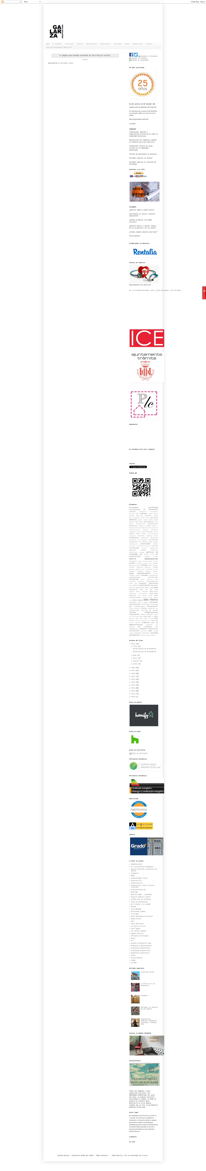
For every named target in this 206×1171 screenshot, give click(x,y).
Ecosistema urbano (138, 911)
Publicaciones (91, 44)
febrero (136, 661)
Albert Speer (153, 513)
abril (135, 658)
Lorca (131, 585)
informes (144, 575)
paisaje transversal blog (141, 943)
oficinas (132, 602)
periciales (146, 604)
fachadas (144, 565)
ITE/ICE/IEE (133, 579)
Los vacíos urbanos (138, 931)
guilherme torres (152, 569)
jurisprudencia (152, 581)
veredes (134, 963)
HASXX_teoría (136, 919)
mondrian (132, 595)
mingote (131, 591)
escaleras (133, 561)
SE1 (141, 616)
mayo (135, 655)
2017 (133, 676)
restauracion (134, 614)
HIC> (132, 921)
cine (139, 542)
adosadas (132, 511)
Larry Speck (135, 928)
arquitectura (140, 523)
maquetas (154, 585)
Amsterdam (154, 517)
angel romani (142, 520)
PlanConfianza (139, 606)
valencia (143, 629)
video (150, 631)
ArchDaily (135, 873)
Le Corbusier (140, 583)
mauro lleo (149, 587)
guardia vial (140, 569)
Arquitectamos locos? (139, 878)
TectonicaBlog (136, 958)
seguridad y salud (150, 616)
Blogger (145, 1155)
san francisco (134, 616)
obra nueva (137, 600)
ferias (131, 567)
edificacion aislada (136, 552)
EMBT (141, 554)
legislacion (153, 583)
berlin (139, 532)
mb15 (156, 587)
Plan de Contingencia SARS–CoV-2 (59, 47)
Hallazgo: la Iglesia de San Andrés (149, 1008)
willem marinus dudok (148, 635)
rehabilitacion (151, 612)
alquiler (137, 517)
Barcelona (148, 528)
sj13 (136, 618)
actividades (133, 507)
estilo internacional (145, 561)
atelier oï (142, 525)
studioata (144, 620)
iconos (156, 573)
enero (135, 664)
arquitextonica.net (138, 890)
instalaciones (134, 577)
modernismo (153, 593)
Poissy (131, 608)
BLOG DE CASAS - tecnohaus (141, 894)
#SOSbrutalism (136, 864)
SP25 (156, 618)
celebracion (133, 538)
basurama (134, 892)
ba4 (140, 528)
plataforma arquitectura (140, 948)
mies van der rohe (149, 589)
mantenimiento (144, 585)
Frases (126, 44)
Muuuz (133, 938)
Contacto (149, 44)
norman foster (148, 597)
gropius (131, 569)
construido (145, 544)
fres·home (135, 914)
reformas (132, 612)
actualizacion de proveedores (143, 509)
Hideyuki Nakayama (136, 571)
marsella (132, 587)
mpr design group (145, 595)
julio (135, 646)
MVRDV (156, 595)
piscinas (154, 604)
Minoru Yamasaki (142, 591)
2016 (133, 679)
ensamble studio (151, 556)
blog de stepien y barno (140, 897)
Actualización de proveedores (144, 649)
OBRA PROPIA (150, 600)
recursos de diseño (149, 610)
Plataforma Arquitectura (140, 950)
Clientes (79, 44)
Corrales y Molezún (136, 546)
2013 (133, 688)
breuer (156, 532)
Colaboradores (105, 44)
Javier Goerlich (147, 579)
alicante (148, 515)
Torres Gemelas (134, 622)
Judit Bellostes (137, 924)
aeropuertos (143, 511)
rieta (143, 614)
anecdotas (133, 520)
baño (142, 528)
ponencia (137, 608)
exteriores (136, 565)
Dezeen (133, 907)
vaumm (133, 960)
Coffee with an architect (141, 899)
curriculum (134, 548)
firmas (155, 567)
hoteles (155, 571)
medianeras (133, 589)
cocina (144, 542)
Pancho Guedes (143, 602)
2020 (133, 668)
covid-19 (154, 546)
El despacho (57, 44)
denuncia (132, 550)
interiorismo (153, 577)
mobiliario (153, 591)
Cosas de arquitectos (139, 902)
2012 (133, 691)
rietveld (149, 614)
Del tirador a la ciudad (140, 904)
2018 (133, 673)
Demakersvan (154, 548)
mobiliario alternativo (138, 593)
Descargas (117, 44)
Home (47, 44)
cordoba (155, 544)
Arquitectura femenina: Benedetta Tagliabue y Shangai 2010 (149, 1021)
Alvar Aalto (145, 517)
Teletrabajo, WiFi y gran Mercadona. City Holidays (160, 290)
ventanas (144, 631)
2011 (133, 694)
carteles (141, 536)
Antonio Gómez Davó (136, 522)
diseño (143, 550)
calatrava (132, 536)
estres (156, 561)
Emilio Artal (149, 554)
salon (156, 614)
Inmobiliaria (138, 44)
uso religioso (145, 627)
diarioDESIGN (136, 909)
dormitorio (154, 550)
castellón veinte (147, 972)
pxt (157, 608)
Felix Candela (153, 565)
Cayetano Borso (152, 536)
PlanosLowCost (152, 606)
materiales (140, 587)
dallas (144, 548)
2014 (133, 685)
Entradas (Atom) (67, 63)
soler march (143, 618)
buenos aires (134, 533)
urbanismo (149, 625)
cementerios (144, 538)
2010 (133, 697)
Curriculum (69, 44)
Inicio (85, 60)
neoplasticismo (135, 597)
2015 (133, 682)
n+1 (132, 941)
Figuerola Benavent (143, 567)
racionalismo (134, 610)
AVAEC (149, 525)
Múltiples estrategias (140, 936)
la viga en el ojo (138, 926)
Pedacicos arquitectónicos (141, 946)
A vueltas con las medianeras (148, 984)
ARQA (132, 876)
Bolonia (149, 532)
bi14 (143, 532)
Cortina (147, 546)
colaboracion (133, 544)
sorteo (151, 618)
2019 (133, 670)
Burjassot (154, 533)
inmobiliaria (153, 575)
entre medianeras (143, 559)
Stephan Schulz (134, 620)
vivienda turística (141, 633)
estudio (132, 563)
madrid (136, 585)
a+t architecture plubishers (142, 867)
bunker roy (146, 533)
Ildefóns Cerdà (134, 575)
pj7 (130, 606)
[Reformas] (138, 818)
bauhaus (145, 530)
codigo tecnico (153, 542)
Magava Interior (137, 933)
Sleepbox (144, 995)
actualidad (153, 507)
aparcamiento (149, 522)
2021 (133, 644)
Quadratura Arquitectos (140, 953)
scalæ (133, 955)
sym (149, 620)
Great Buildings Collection (142, 916)
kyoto (131, 583)
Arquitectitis (136, 880)
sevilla (131, 618)
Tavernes (154, 620)
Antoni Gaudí (153, 520)
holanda (147, 571)
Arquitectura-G (137, 883)
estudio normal (142, 563)
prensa (144, 608)
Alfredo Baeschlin (136, 515)
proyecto (151, 608)
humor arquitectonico (139, 573)
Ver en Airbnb (134, 290)
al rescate (141, 514)
